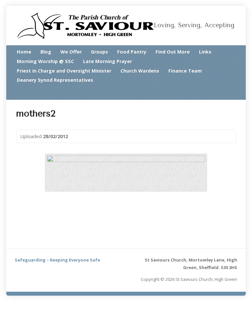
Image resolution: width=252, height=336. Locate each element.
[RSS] (216, 93)
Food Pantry (131, 52)
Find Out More (173, 52)
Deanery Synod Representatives (55, 80)
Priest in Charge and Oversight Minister (64, 71)
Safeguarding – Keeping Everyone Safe (57, 260)
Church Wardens (139, 71)
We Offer (71, 52)
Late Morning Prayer (107, 61)
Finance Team (185, 71)
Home (24, 52)
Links (205, 52)
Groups (99, 52)
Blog (45, 52)
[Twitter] (224, 93)
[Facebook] (233, 93)
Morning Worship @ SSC (45, 61)
